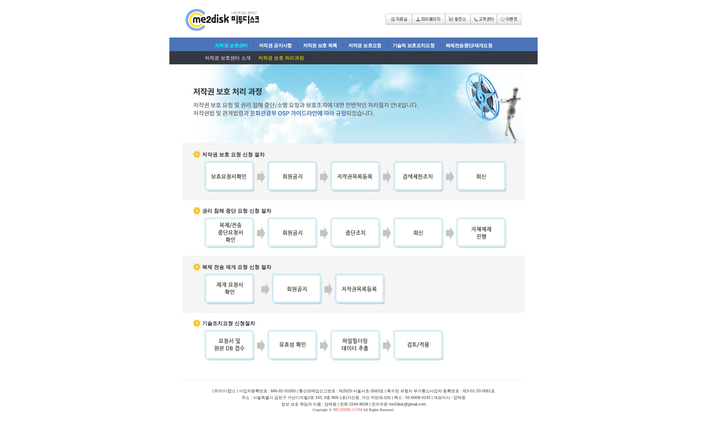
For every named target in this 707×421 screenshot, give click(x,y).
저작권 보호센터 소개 (228, 58)
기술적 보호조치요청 (414, 45)
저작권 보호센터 (231, 45)
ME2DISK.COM (347, 409)
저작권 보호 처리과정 (281, 58)
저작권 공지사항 (275, 45)
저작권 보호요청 (364, 45)
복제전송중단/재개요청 (469, 45)
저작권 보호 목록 (320, 45)
